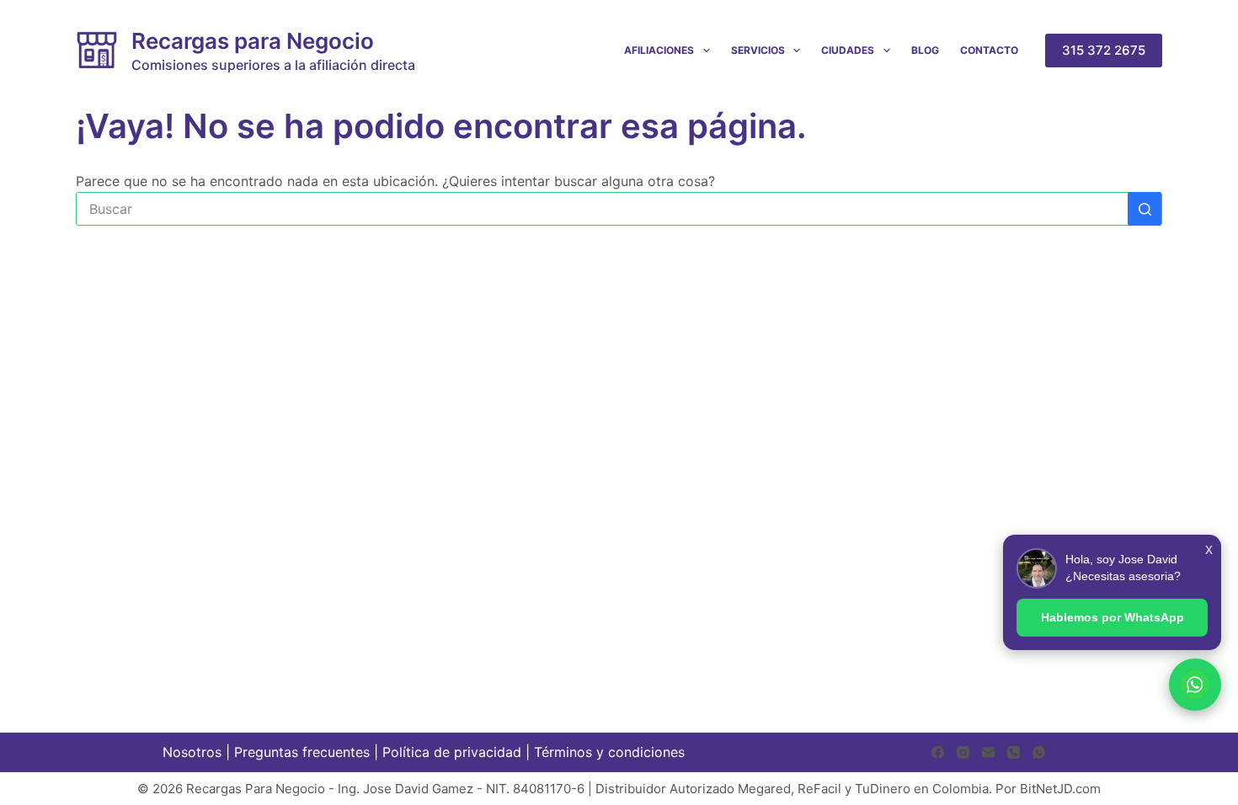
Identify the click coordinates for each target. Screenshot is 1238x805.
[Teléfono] (1013, 752)
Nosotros (192, 752)
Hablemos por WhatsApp (1112, 617)
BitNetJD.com (1060, 789)
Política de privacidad (451, 752)
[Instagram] (963, 752)
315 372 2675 (1103, 50)
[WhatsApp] (1039, 752)
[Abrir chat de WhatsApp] (1195, 684)
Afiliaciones (659, 50)
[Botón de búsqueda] (1144, 209)
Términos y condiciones (609, 752)
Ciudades (847, 50)
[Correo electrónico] (988, 752)
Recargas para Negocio (252, 41)
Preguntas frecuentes (302, 752)
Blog (925, 50)
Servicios (758, 50)
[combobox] (602, 209)
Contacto (989, 50)
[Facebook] (937, 752)
